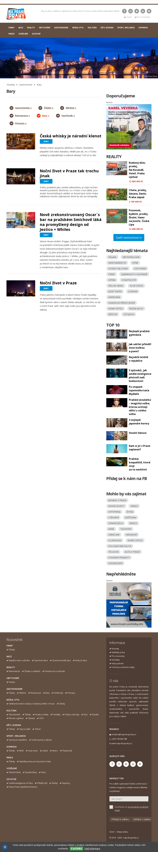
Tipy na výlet (24, 729)
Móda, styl (12, 699)
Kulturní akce (81, 660)
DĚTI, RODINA (107, 27)
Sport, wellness (16, 735)
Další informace (92, 848)
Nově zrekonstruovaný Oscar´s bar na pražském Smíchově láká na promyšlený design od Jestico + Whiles (71, 222)
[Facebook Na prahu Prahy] (124, 11)
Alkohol (22, 693)
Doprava (11, 746)
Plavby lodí (67, 750)
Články (12, 649)
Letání (45, 750)
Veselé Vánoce (138, 433)
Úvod (129, 17)
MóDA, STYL (78, 27)
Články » (48, 107)
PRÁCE (11, 33)
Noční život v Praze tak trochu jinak (69, 173)
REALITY (31, 27)
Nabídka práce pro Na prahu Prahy (35, 761)
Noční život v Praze (58, 282)
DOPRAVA (143, 27)
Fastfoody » (68, 115)
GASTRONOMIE (61, 27)
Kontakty (116, 660)
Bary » (45, 115)
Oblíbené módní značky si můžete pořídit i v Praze (32, 703)
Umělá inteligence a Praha (21, 783)
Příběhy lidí (42, 783)
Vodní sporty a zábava (41, 740)
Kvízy (43, 772)
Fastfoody (58, 693)
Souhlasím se (131, 809)
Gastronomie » (23, 107)
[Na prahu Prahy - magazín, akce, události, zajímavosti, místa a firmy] (16, 14)
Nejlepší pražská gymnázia (139, 332)
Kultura (11, 710)
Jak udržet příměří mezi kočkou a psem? (140, 347)
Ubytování (12, 678)
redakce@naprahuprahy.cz (123, 734)
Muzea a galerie (16, 718)
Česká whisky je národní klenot (70, 135)
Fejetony (66, 783)
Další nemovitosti (128, 237)
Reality (10, 667)
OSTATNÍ (36, 33)
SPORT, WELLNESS (126, 27)
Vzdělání (11, 768)
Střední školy (15, 772)
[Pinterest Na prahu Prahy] (149, 11)
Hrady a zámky (41, 714)
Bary (39, 84)
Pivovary (71, 693)
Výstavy (31, 718)
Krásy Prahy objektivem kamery (23, 787)
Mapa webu (122, 832)
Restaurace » (22, 115)
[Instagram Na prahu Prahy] (130, 11)
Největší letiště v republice (138, 358)
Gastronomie (25, 84)
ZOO (41, 718)
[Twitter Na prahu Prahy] (136, 11)
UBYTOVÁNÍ (44, 27)
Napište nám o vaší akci (19, 660)
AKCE (20, 27)
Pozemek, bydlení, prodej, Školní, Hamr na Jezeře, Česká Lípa (139, 217)
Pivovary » (21, 123)
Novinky (11, 84)
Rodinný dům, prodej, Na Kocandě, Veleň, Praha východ (137, 170)
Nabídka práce (118, 652)
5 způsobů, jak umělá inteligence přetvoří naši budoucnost (140, 376)
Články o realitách (32, 671)
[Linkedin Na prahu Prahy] (143, 11)
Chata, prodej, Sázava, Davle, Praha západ (138, 193)
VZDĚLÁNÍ (23, 33)
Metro (55, 750)
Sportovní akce (41, 660)
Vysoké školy (31, 772)
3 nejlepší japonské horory (139, 421)
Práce (9, 757)
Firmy (9, 645)
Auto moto (33, 750)
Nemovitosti (14, 671)
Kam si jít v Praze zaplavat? (139, 447)
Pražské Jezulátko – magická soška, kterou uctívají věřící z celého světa (140, 407)
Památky (56, 714)
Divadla (95, 714)
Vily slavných (14, 714)
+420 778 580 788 (119, 739)
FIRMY (11, 27)
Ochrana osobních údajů (123, 667)
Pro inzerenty (143, 17)
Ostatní (11, 779)
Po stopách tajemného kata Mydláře (139, 390)
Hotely (12, 682)
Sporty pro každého (18, 740)
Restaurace (36, 693)
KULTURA (92, 27)
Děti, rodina (13, 725)
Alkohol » (71, 107)
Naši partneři (118, 663)
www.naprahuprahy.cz (121, 743)
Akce (9, 656)
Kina (85, 714)
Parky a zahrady (72, 714)
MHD (21, 750)
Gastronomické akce (61, 660)
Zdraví (38, 729)
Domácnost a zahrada (55, 671)
